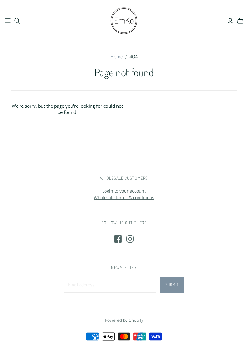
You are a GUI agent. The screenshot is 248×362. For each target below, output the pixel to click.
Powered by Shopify (124, 320)
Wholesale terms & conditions (124, 197)
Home (116, 56)
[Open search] (17, 21)
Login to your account (124, 191)
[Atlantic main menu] (8, 21)
